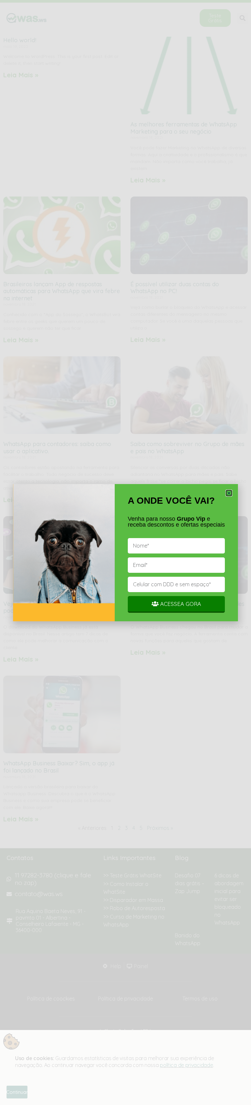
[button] (228, 493)
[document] (125, 552)
